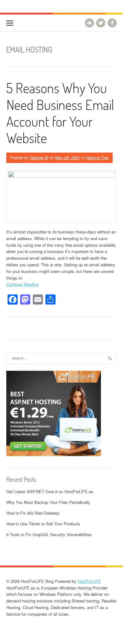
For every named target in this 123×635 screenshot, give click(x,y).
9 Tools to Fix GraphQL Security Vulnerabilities (49, 534)
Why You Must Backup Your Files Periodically (48, 502)
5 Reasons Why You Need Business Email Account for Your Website (60, 112)
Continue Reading (22, 284)
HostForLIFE (89, 581)
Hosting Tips (97, 157)
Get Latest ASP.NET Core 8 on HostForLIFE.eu (49, 491)
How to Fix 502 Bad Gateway (33, 513)
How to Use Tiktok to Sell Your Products (43, 524)
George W (39, 157)
